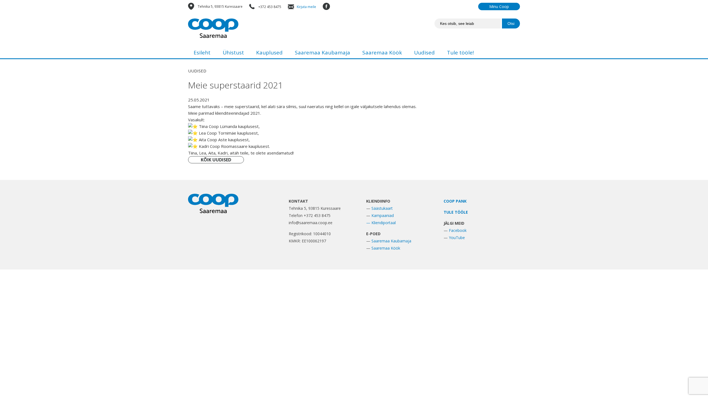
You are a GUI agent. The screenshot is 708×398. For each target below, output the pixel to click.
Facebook (458, 230)
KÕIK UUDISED (216, 160)
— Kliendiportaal (381, 222)
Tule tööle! (460, 52)
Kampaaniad (382, 215)
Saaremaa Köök (382, 52)
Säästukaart (382, 208)
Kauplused (269, 52)
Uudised (424, 52)
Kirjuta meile (306, 6)
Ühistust (233, 52)
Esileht (202, 52)
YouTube (457, 237)
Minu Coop (499, 6)
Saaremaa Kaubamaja (322, 52)
